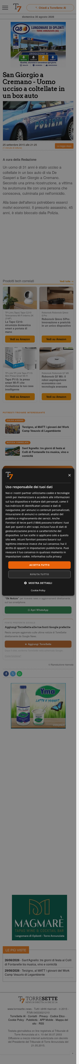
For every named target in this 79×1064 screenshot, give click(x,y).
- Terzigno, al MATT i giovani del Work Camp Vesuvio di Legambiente (37, 972)
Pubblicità (31, 1020)
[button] (38, 583)
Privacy (43, 1016)
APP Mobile (46, 1020)
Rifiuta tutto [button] (39, 574)
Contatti (32, 1016)
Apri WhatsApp (39, 610)
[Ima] (38, 706)
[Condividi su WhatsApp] (19, 673)
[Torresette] (17, 7)
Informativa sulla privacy (46, 556)
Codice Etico (57, 1016)
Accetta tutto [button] (39, 565)
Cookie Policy (16, 1020)
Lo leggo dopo (64, 145)
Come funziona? (13, 656)
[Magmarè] (39, 917)
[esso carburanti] (38, 45)
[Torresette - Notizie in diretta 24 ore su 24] (38, 999)
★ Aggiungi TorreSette (38, 644)
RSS (41, 1023)
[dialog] (38, 532)
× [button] (69, 475)
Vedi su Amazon (20, 339)
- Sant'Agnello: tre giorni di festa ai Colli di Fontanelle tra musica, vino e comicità (38, 962)
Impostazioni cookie (18, 556)
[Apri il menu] (5, 8)
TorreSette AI (18, 1016)
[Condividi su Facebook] (6, 673)
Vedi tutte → (66, 281)
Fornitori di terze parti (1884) (23, 522)
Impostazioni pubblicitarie (46, 548)
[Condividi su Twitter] (13, 673)
